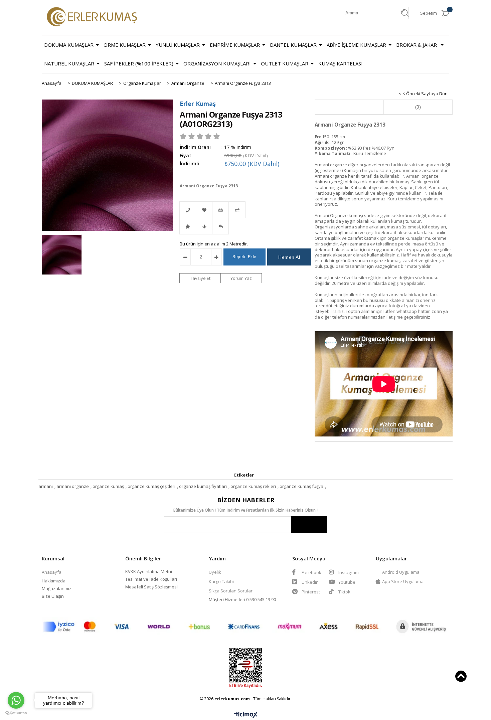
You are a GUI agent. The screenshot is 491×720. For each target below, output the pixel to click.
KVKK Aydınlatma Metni (148, 571)
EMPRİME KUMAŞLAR (235, 44)
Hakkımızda (53, 581)
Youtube (346, 582)
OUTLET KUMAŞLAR (284, 63)
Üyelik (215, 572)
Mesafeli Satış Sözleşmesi (151, 587)
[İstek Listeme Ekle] (220, 209)
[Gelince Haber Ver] (220, 226)
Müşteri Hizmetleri (227, 599)
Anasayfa (51, 572)
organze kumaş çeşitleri (151, 486)
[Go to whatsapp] (16, 700)
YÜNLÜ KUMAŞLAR (178, 44)
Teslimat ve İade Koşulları (151, 579)
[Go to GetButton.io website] (16, 713)
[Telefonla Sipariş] (187, 209)
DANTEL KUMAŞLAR (293, 44)
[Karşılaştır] (245, 209)
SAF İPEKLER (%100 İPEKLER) (138, 63)
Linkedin (310, 582)
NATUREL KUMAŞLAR (69, 63)
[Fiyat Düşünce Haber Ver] (204, 226)
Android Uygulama (401, 572)
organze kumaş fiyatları (203, 486)
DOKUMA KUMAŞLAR (69, 44)
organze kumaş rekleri (253, 486)
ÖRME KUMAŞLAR (125, 44)
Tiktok (344, 592)
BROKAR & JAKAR (417, 44)
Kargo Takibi (221, 581)
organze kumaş (108, 486)
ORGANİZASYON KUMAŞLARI (217, 63)
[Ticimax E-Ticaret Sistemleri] (246, 715)
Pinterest (311, 592)
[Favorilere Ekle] (204, 209)
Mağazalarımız (56, 588)
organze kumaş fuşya (301, 486)
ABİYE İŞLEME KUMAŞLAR (356, 44)
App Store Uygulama (403, 581)
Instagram (348, 572)
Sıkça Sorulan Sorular (231, 591)
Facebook (311, 572)
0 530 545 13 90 (261, 599)
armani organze (72, 486)
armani (45, 486)
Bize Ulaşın (53, 596)
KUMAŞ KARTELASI (340, 63)
